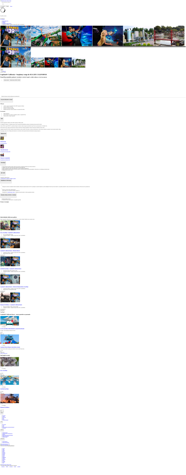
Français (3, 454)
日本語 (3, 458)
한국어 (3, 455)
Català (3, 449)
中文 (3, 462)
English (3, 448)
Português (3, 459)
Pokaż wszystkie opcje (3, 353)
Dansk (3, 451)
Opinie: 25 (4, 71)
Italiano (3, 456)
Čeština (3, 450)
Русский (3, 461)
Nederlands (4, 457)
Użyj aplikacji (2, 19)
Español (3, 453)
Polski (3, 460)
